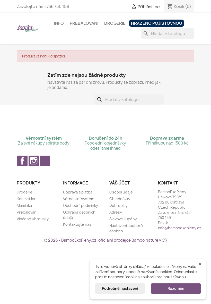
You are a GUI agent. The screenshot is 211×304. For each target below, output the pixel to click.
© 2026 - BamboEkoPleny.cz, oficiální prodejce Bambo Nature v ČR (105, 240)
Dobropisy (118, 205)
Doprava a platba (77, 192)
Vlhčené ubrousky (33, 218)
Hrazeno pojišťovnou (156, 23)
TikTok (45, 161)
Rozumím (176, 288)
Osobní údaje (121, 192)
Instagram (34, 161)
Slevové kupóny (123, 218)
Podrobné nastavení (120, 288)
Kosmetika (26, 198)
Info (59, 23)
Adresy (115, 212)
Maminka (24, 205)
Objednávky (119, 198)
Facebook (22, 161)
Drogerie (115, 23)
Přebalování (84, 23)
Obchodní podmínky (80, 205)
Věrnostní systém (78, 198)
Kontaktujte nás (77, 224)
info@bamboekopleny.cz (179, 227)
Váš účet (119, 183)
